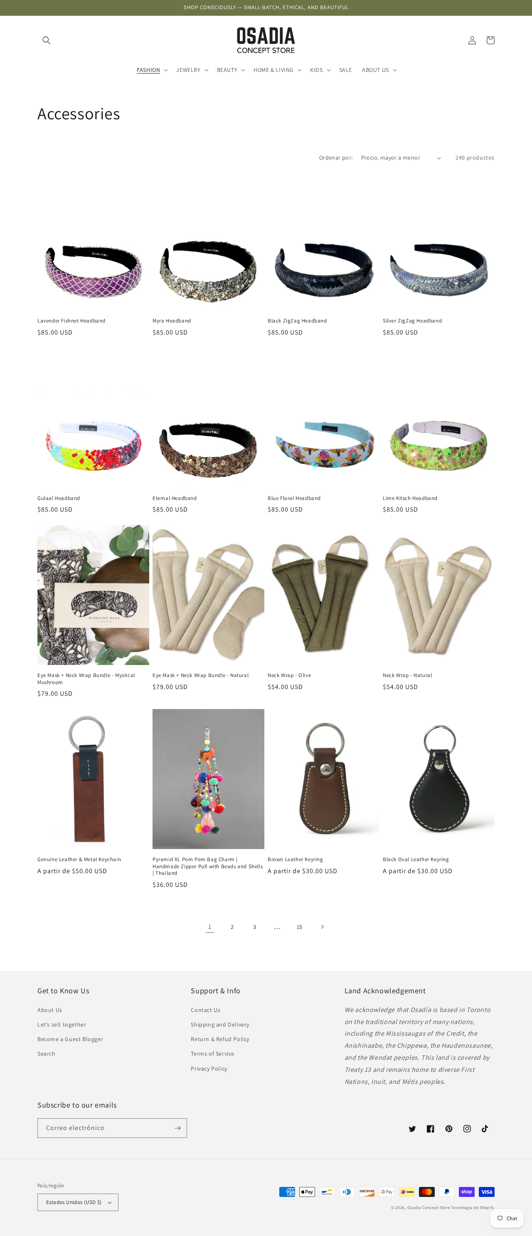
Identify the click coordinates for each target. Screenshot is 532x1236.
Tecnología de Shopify (473, 1207)
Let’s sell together (61, 1024)
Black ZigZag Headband (297, 321)
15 (300, 927)
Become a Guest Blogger (70, 1039)
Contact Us (205, 1010)
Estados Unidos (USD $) (74, 1202)
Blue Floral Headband (294, 498)
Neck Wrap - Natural (407, 675)
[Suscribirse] (177, 1128)
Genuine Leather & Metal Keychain (79, 859)
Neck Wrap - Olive (289, 675)
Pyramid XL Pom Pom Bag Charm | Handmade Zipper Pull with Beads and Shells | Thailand (208, 866)
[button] (46, 40)
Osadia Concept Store (428, 1207)
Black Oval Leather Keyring (416, 859)
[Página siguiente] (322, 927)
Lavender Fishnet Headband (71, 321)
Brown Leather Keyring (295, 859)
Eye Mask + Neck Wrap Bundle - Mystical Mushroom (86, 679)
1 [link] (210, 926)
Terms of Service (212, 1053)
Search (46, 1053)
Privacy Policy (209, 1068)
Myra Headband (172, 321)
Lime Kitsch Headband (410, 498)
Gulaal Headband (58, 498)
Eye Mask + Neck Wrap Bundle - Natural (201, 675)
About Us (49, 1010)
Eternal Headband (175, 498)
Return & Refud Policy (220, 1039)
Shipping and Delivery (220, 1024)
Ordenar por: (336, 157)
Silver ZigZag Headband (412, 321)
